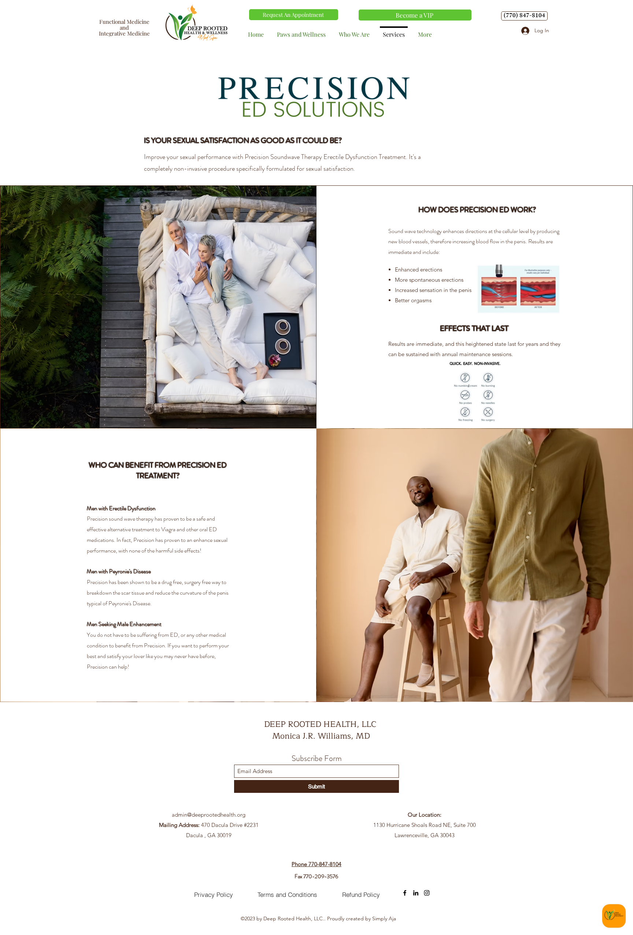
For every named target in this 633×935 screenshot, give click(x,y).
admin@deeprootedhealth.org (208, 814)
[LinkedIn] (415, 893)
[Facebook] (404, 893)
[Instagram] (426, 893)
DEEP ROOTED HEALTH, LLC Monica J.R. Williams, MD (321, 730)
